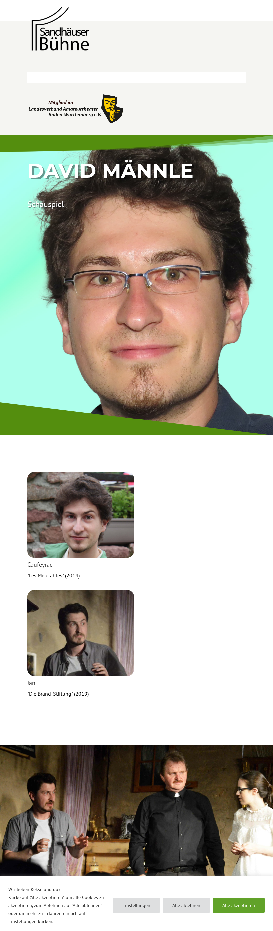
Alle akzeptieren (238, 905)
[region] (136, 903)
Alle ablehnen (186, 905)
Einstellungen (136, 905)
